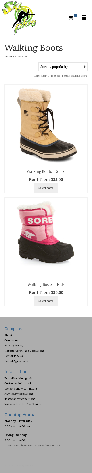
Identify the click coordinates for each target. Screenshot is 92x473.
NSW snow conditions (18, 393)
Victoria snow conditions (21, 388)
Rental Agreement (16, 361)
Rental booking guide (18, 378)
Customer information (19, 383)
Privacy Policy (13, 345)
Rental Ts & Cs (13, 355)
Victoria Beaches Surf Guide (22, 404)
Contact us (11, 340)
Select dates (46, 187)
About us (10, 335)
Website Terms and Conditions (24, 350)
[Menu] (84, 18)
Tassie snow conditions (19, 398)
